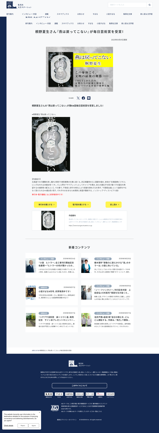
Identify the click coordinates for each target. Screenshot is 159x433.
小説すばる (101, 23)
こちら (100, 411)
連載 (56, 23)
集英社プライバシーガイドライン (67, 420)
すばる (90, 23)
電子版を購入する (79, 204)
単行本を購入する (45, 204)
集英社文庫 (113, 23)
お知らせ (80, 23)
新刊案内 (28, 23)
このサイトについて (79, 385)
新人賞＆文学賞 (127, 23)
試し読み (113, 204)
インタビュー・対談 (43, 23)
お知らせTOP (35, 350)
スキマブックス (68, 23)
